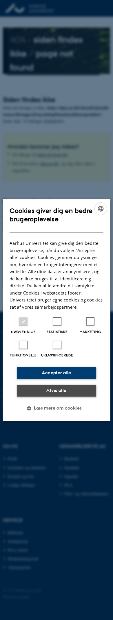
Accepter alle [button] (56, 372)
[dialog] (56, 310)
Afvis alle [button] (56, 390)
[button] (56, 408)
